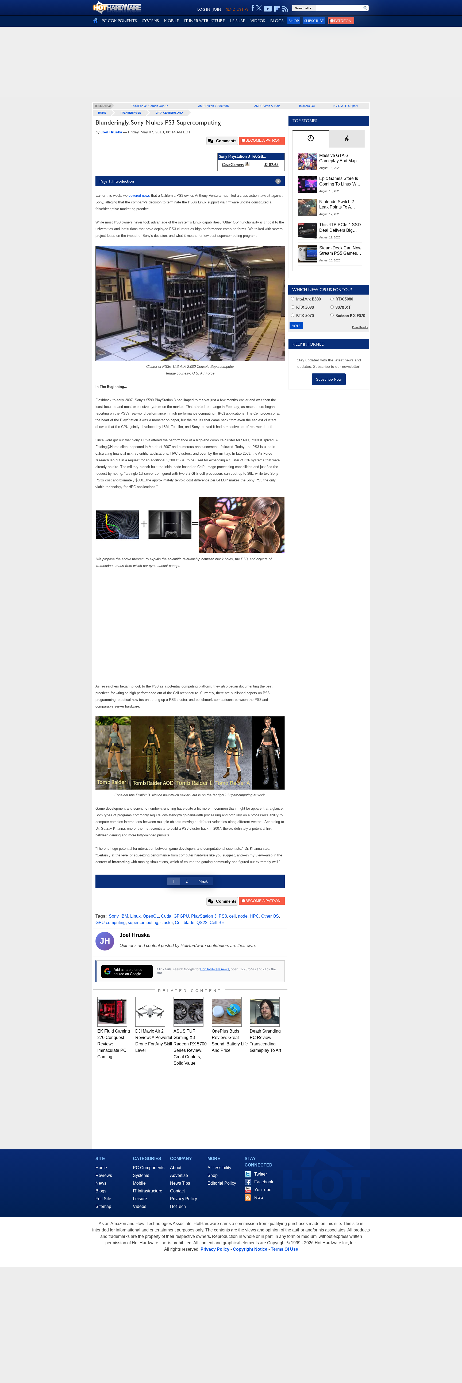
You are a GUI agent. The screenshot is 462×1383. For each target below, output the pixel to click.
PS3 (223, 916)
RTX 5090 (304, 307)
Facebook (263, 1182)
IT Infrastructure (147, 1191)
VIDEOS (258, 20)
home (102, 112)
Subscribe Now (328, 379)
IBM (124, 916)
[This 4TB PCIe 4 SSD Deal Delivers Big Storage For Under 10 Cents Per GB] (307, 230)
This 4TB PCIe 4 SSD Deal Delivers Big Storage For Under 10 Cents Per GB (340, 227)
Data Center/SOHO (169, 112)
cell (232, 916)
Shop (294, 20)
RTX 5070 (304, 315)
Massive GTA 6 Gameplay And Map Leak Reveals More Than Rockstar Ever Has (338, 158)
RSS (258, 1197)
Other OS (270, 916)
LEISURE (237, 20)
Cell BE (217, 922)
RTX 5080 (343, 299)
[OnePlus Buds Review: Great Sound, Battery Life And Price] (226, 1011)
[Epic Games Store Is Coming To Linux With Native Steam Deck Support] (307, 184)
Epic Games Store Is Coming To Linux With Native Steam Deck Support (340, 181)
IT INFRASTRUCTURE (204, 20)
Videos (139, 1206)
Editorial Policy (221, 1183)
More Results (360, 327)
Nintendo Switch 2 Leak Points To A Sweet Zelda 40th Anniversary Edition (337, 204)
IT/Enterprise (131, 112)
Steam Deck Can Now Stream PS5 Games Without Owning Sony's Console (340, 251)
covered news (139, 196)
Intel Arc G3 (307, 105)
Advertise (179, 1175)
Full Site (103, 1198)
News (100, 1183)
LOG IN (203, 9)
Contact (177, 1191)
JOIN (217, 9)
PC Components (148, 1167)
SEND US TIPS (237, 9)
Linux (135, 916)
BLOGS (276, 20)
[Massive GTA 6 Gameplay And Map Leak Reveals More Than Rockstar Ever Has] (307, 161)
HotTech (178, 1206)
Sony (113, 916)
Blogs (100, 1191)
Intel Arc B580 (308, 299)
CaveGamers (233, 164)
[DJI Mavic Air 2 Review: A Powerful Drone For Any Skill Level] (150, 1011)
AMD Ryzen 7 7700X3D (213, 105)
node (243, 916)
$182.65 (271, 164)
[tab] (310, 139)
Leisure (140, 1198)
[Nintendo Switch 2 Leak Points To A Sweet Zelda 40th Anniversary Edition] (307, 207)
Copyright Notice (250, 1249)
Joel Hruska (135, 935)
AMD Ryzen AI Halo (267, 105)
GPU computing (110, 922)
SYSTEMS (150, 20)
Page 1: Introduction (116, 181)
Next (202, 881)
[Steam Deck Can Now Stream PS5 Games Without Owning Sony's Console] (307, 253)
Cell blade (184, 922)
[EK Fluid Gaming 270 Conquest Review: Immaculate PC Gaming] (112, 1011)
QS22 (202, 922)
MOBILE (171, 20)
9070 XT (342, 307)
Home (101, 1167)
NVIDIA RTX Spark (345, 105)
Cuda (166, 916)
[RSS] (285, 9)
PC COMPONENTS (119, 20)
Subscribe (314, 20)
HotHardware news (214, 969)
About (175, 1167)
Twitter (260, 1174)
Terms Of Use (284, 1249)
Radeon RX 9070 (349, 315)
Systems (141, 1175)
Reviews (103, 1175)
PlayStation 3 (204, 916)
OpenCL (151, 916)
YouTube (262, 1189)
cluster (166, 922)
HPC (254, 916)
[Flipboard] (277, 9)
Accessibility (219, 1167)
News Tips (180, 1183)
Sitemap (103, 1206)
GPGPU (181, 916)
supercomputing (143, 922)
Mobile (139, 1183)
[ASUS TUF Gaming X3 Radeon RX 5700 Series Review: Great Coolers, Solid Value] (188, 1011)
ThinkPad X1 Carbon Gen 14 (149, 105)
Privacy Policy (183, 1198)
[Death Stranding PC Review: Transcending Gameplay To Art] (264, 1011)
